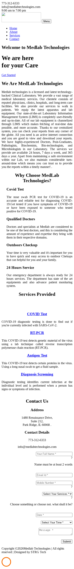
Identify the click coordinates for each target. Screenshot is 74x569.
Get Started (9, 75)
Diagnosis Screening (37, 374)
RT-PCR (37, 333)
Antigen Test (37, 355)
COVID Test (37, 314)
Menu (46, 21)
